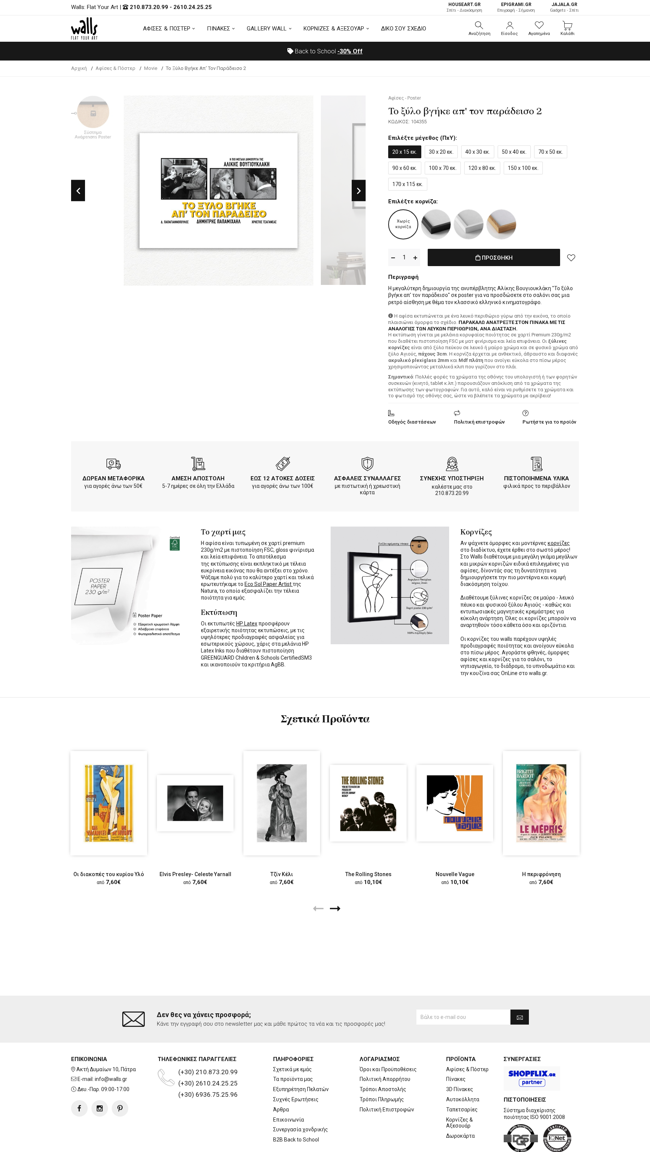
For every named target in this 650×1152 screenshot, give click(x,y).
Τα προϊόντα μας (293, 1079)
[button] (479, 28)
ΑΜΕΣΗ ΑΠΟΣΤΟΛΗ (198, 478)
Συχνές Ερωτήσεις (296, 1099)
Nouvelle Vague (455, 874)
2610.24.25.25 (192, 7)
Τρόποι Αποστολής (383, 1089)
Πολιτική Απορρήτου (385, 1079)
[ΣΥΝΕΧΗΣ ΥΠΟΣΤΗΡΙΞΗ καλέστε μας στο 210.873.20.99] (452, 465)
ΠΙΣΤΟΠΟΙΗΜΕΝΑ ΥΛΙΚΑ (536, 478)
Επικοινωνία (288, 1120)
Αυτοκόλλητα (462, 1099)
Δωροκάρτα (460, 1136)
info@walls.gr (111, 1079)
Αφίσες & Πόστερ (467, 1069)
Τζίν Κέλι (281, 874)
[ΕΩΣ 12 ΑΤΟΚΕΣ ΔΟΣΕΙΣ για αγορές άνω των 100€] (283, 465)
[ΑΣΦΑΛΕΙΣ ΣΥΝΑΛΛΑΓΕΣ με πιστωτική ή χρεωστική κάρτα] (367, 465)
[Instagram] (99, 1108)
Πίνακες (456, 1079)
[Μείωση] (393, 257)
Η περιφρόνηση (541, 874)
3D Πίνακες (459, 1089)
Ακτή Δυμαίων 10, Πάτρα (106, 1069)
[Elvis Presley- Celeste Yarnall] (195, 803)
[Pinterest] (120, 1108)
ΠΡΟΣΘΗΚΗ (496, 257)
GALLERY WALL (267, 28)
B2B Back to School (296, 1140)
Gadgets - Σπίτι (564, 7)
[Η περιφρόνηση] (541, 803)
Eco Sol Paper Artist (269, 584)
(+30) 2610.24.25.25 (208, 1083)
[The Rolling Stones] (368, 803)
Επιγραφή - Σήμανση (516, 7)
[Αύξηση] (415, 257)
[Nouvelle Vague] (454, 803)
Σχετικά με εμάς (292, 1069)
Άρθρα (281, 1110)
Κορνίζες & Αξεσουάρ (459, 1123)
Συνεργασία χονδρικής (300, 1129)
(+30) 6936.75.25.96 (208, 1094)
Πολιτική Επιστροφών (387, 1110)
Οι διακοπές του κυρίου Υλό (108, 874)
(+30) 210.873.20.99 (208, 1072)
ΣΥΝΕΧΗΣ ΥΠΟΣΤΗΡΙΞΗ (452, 478)
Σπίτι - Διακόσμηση (464, 7)
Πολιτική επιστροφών (479, 422)
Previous (78, 190)
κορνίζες (559, 543)
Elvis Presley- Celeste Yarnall (195, 874)
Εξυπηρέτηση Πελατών (301, 1089)
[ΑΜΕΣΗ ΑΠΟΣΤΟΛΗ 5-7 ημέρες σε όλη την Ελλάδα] (198, 465)
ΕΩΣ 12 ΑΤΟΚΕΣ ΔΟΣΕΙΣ (283, 478)
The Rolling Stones (368, 874)
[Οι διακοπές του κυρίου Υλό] (108, 803)
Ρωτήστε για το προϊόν (549, 422)
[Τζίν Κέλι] (281, 803)
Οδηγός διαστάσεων (412, 422)
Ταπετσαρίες (462, 1110)
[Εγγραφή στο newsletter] (519, 1017)
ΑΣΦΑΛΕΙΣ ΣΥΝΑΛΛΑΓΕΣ (367, 478)
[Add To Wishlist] (571, 257)
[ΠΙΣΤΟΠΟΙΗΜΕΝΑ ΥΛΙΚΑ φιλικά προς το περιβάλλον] (537, 465)
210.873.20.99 (149, 7)
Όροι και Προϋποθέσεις (388, 1069)
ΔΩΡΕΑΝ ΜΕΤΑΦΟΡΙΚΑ (113, 478)
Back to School (328, 51)
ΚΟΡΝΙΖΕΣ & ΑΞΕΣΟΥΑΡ (334, 28)
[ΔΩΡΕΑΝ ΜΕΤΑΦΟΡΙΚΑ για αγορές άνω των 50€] (113, 465)
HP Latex (246, 624)
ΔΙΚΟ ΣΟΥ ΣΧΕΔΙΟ (404, 28)
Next (359, 190)
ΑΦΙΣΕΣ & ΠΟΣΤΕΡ (167, 28)
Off (350, 51)
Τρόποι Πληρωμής (382, 1099)
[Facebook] (79, 1108)
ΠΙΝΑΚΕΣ (218, 28)
